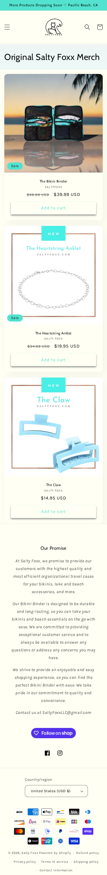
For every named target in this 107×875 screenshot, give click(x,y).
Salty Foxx (29, 853)
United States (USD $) (50, 791)
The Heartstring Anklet (53, 333)
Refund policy (87, 853)
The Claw (53, 485)
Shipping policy (86, 862)
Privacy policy (25, 862)
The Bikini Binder (53, 181)
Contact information (56, 870)
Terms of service (54, 862)
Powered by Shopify (55, 853)
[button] (7, 27)
